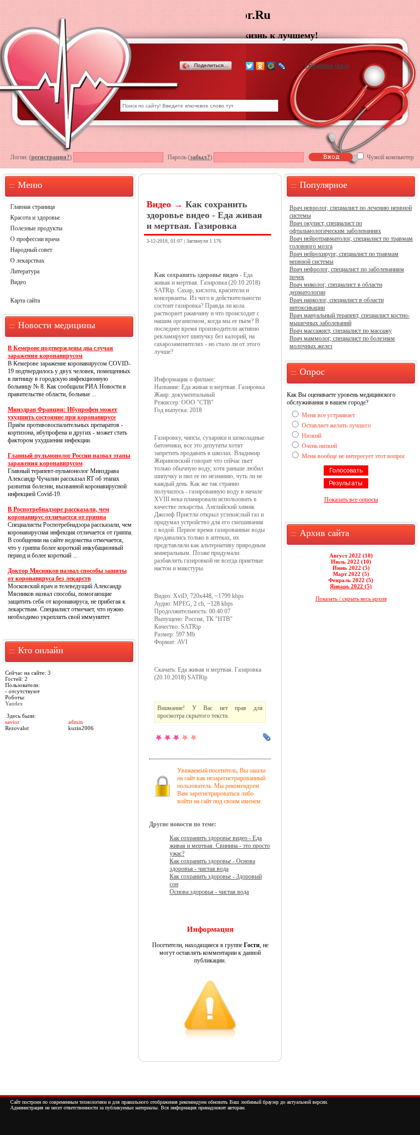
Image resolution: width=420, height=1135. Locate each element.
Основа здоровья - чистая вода (209, 891)
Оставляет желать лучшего (336, 425)
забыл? (200, 157)
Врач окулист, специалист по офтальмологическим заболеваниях (335, 227)
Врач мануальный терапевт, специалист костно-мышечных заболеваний (349, 319)
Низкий (311, 435)
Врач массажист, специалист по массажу (340, 330)
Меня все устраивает (328, 415)
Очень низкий (319, 445)
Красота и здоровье (35, 217)
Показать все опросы (351, 499)
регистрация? (50, 157)
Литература (24, 271)
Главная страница (32, 206)
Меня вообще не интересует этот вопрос (353, 456)
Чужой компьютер (389, 157)
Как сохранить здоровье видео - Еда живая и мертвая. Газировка (204, 215)
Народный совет (31, 249)
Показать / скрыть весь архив (351, 598)
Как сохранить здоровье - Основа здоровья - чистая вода (212, 865)
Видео (18, 282)
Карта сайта (25, 300)
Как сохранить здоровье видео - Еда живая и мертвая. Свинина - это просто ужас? (220, 845)
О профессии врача (34, 239)
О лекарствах (27, 260)
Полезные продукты (36, 228)
